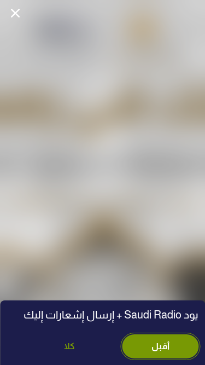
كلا (69, 346)
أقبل (160, 346)
